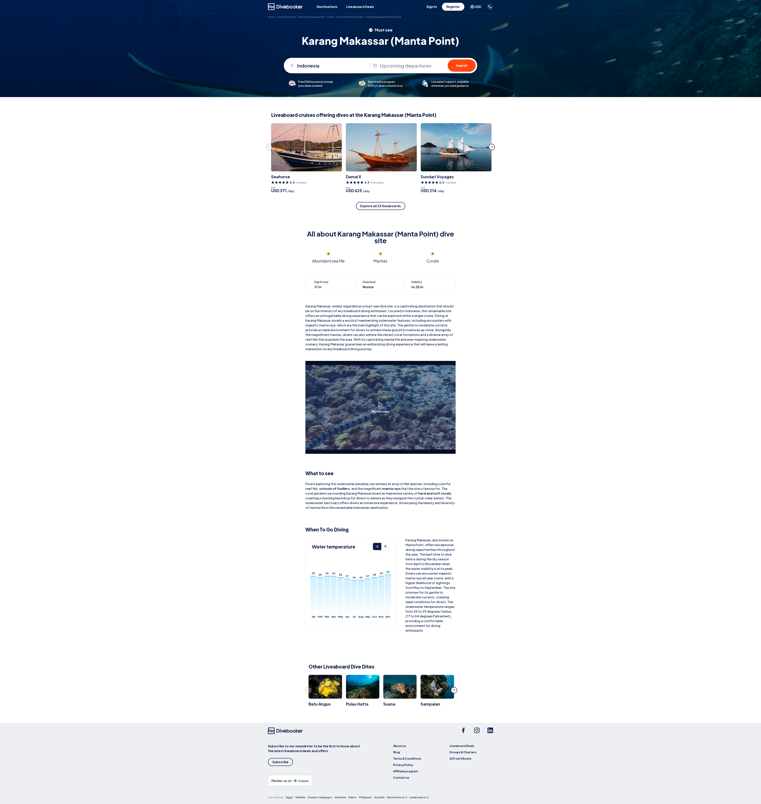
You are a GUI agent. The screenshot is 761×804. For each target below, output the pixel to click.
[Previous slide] (269, 147)
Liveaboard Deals (360, 7)
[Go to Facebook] (463, 731)
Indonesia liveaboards (311, 16)
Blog (396, 752)
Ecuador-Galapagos (320, 797)
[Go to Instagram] (477, 731)
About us (399, 746)
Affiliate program (405, 771)
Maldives (300, 797)
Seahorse (280, 176)
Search (461, 65)
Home (271, 16)
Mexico (352, 797)
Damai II (353, 176)
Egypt (289, 797)
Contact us (401, 777)
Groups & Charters (462, 752)
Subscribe (280, 762)
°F (385, 546)
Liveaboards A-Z (419, 797)
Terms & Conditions (407, 758)
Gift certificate (460, 758)
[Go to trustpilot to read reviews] (314, 780)
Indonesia (340, 797)
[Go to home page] (285, 6)
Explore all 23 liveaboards (380, 206)
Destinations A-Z (397, 797)
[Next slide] (492, 147)
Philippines (365, 797)
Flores (330, 16)
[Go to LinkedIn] (490, 731)
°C (377, 546)
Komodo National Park (350, 16)
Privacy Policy (403, 765)
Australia (379, 797)
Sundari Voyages (437, 176)
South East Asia (287, 16)
